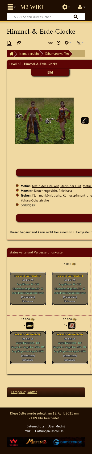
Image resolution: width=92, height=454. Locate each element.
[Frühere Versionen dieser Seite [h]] (58, 42)
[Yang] (73, 264)
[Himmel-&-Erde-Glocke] (85, 120)
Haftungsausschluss (49, 431)
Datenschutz (35, 426)
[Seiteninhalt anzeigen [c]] (9, 42)
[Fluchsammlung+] (71, 325)
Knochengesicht (45, 190)
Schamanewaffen (57, 53)
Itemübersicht (29, 53)
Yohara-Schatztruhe (35, 200)
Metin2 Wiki (32, 7)
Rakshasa (65, 190)
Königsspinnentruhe (77, 195)
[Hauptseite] (10, 54)
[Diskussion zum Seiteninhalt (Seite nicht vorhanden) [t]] (19, 42)
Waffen (32, 392)
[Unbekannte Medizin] (29, 325)
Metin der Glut (70, 186)
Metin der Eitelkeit (45, 186)
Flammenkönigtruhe (46, 195)
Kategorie (18, 392)
